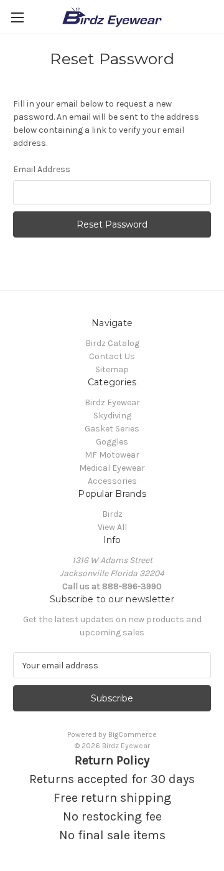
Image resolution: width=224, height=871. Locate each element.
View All (112, 527)
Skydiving (112, 415)
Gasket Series (112, 428)
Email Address (41, 169)
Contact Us (112, 356)
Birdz (112, 514)
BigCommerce (132, 734)
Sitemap (112, 369)
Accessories (112, 481)
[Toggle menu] (17, 17)
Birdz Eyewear (112, 402)
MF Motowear (112, 455)
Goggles (112, 441)
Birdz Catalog (112, 343)
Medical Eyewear (112, 468)
